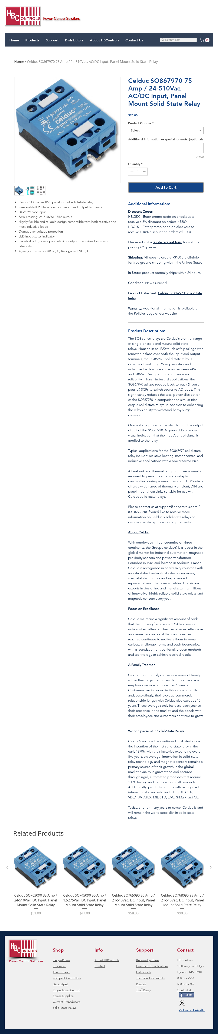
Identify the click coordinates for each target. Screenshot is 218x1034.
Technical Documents (150, 978)
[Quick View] (35, 867)
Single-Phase (61, 960)
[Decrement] (131, 171)
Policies (140, 313)
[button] (52, 40)
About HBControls (107, 960)
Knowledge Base (147, 960)
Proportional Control (66, 990)
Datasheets (143, 972)
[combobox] (166, 130)
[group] (109, 883)
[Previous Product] (7, 867)
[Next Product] (210, 867)
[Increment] (144, 171)
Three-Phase (61, 972)
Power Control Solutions (26, 961)
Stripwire (59, 966)
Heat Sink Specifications (152, 966)
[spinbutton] (138, 171)
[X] (182, 1003)
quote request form (167, 242)
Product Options (140, 123)
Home (19, 61)
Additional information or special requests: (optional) (165, 139)
